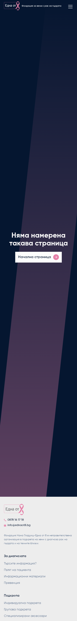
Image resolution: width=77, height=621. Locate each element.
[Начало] (38, 510)
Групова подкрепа (17, 609)
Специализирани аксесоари (25, 616)
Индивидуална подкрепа (22, 603)
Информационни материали (24, 576)
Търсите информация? (20, 563)
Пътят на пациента (17, 570)
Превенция (12, 583)
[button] (69, 6)
